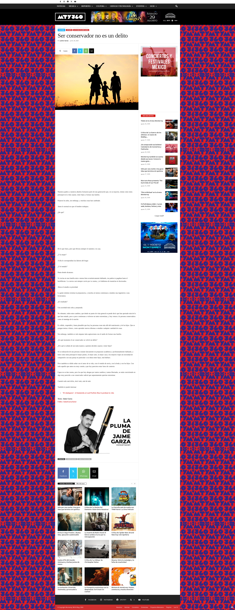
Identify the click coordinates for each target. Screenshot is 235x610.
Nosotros (119, 607)
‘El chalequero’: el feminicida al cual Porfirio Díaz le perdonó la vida (88, 393)
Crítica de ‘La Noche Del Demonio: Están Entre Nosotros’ (97, 508)
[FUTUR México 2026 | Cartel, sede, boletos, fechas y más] (171, 207)
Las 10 (176, 607)
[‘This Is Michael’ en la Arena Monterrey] (171, 195)
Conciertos (135, 607)
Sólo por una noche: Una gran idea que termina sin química (69, 508)
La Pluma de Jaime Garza (81, 30)
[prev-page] (132, 483)
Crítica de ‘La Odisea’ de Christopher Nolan (94, 561)
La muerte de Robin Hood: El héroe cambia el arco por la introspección (95, 535)
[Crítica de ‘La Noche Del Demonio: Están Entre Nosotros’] (97, 496)
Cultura (100, 6)
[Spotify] (67, 2)
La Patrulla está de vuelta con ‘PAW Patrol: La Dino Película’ (123, 508)
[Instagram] (64, 2)
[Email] (91, 50)
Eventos (140, 6)
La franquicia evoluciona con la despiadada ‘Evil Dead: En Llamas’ (96, 589)
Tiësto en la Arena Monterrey (152, 121)
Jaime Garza (64, 41)
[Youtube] (75, 2)
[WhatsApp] (85, 50)
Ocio (152, 6)
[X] (71, 2)
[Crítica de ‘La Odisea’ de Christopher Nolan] (97, 549)
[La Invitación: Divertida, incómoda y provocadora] (70, 576)
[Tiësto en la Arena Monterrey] (171, 124)
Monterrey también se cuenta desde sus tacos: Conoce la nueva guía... (152, 159)
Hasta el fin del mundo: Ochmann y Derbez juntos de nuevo (68, 562)
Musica (72, 6)
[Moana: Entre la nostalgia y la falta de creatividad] (124, 549)
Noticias (61, 6)
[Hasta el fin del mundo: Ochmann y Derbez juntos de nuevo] (70, 549)
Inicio (59, 27)
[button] (176, 6)
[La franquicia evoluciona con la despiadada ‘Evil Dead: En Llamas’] (97, 576)
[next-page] (135, 483)
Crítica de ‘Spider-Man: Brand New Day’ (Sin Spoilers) (123, 534)
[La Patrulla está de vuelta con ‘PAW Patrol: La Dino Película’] (124, 496)
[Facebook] (60, 2)
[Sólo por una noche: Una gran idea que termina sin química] (70, 496)
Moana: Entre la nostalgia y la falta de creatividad (123, 561)
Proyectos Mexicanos (157, 607)
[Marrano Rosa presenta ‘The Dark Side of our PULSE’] (171, 184)
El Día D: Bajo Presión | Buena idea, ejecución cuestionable (69, 534)
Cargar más (159, 216)
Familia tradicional (84, 459)
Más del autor (80, 483)
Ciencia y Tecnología (120, 6)
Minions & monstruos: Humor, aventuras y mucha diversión (123, 588)
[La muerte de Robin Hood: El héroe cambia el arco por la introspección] (97, 522)
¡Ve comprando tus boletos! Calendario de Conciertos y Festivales (151, 147)
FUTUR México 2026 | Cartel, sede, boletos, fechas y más (151, 205)
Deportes (86, 6)
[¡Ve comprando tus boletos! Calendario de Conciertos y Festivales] (171, 148)
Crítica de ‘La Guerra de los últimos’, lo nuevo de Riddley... (151, 134)
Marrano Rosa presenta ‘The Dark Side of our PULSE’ (151, 181)
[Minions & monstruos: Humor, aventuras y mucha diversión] (124, 576)
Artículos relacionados (66, 483)
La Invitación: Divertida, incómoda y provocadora (67, 588)
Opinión (69, 30)
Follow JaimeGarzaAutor (67, 402)
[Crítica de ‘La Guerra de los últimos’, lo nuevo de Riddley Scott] (171, 136)
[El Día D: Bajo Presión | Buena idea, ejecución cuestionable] (70, 522)
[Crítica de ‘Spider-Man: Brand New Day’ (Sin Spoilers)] (124, 522)
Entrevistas (144, 607)
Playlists (168, 607)
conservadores (71, 459)
